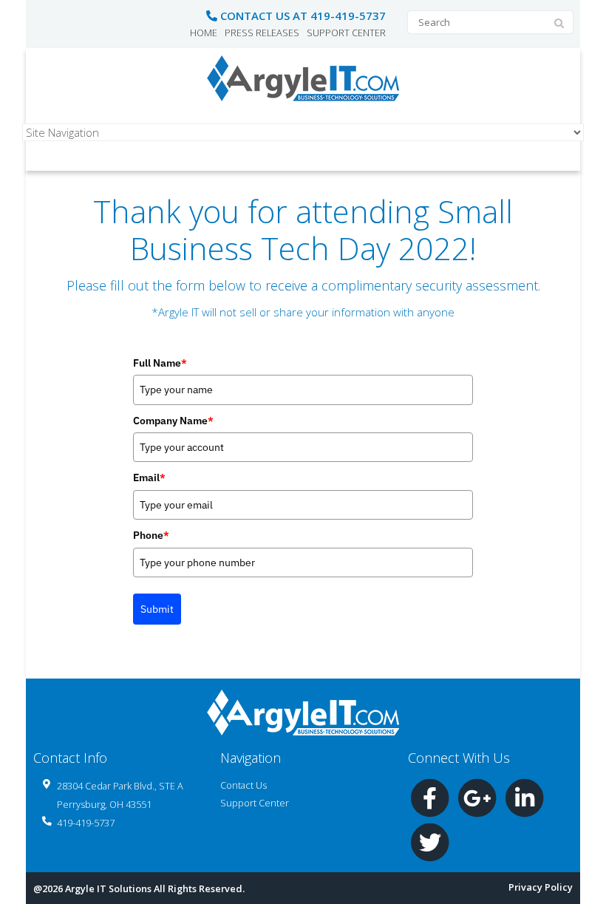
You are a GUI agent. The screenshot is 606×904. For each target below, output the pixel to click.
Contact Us (243, 785)
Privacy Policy (540, 887)
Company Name (173, 420)
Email (149, 477)
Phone (151, 535)
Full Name (160, 363)
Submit (157, 609)
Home (203, 32)
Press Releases (262, 32)
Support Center (346, 32)
